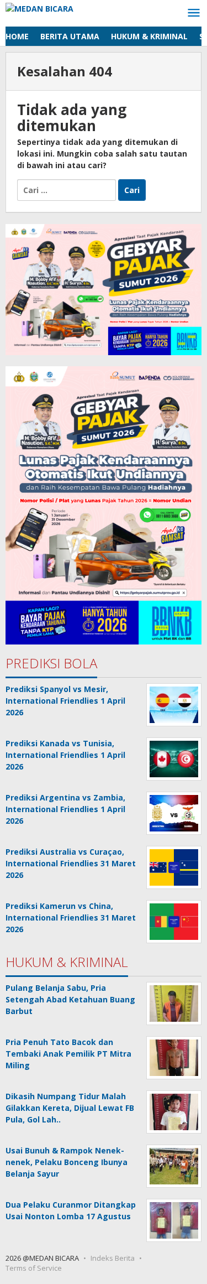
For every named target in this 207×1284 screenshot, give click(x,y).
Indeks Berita (113, 1258)
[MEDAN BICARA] (39, 7)
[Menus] (193, 13)
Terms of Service (34, 1268)
